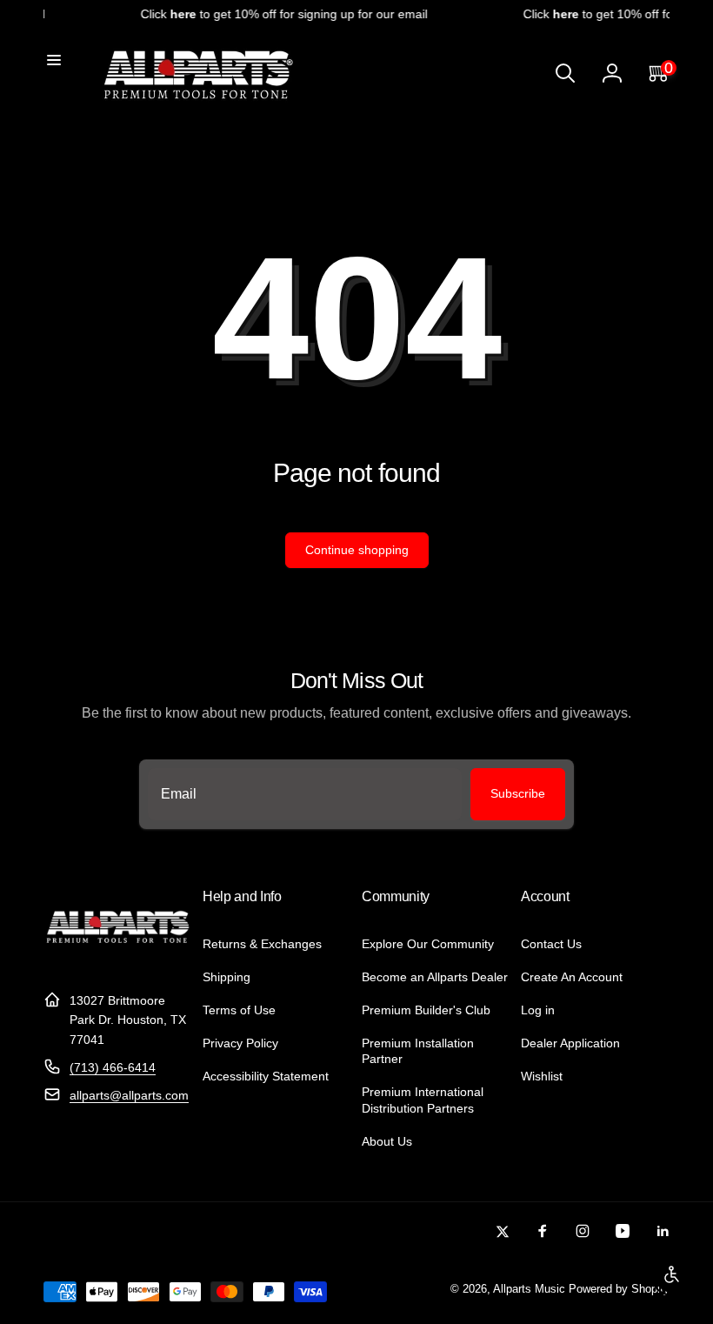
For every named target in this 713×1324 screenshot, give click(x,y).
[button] (54, 60)
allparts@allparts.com (129, 1095)
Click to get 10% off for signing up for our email (279, 14)
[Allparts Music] (117, 957)
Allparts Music (529, 1289)
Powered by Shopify (619, 1289)
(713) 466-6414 (113, 1067)
